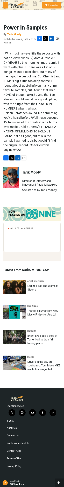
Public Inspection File (18, 443)
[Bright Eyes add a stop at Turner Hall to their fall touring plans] (14, 337)
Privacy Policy (14, 466)
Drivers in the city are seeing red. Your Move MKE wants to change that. (43, 365)
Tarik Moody (14, 34)
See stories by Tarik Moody (39, 190)
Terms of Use (14, 458)
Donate (53, 5)
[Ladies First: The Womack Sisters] (14, 287)
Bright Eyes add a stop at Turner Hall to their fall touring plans (42, 339)
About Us (12, 428)
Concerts (31, 331)
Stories (30, 357)
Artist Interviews (35, 281)
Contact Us (13, 435)
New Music (32, 306)
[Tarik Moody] (11, 177)
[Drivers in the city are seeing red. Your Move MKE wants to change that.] (14, 363)
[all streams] (59, 483)
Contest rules (14, 451)
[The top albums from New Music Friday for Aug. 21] (14, 312)
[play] (5, 482)
